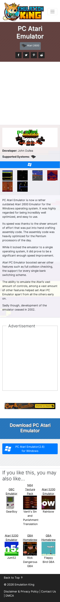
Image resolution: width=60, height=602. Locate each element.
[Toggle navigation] (52, 11)
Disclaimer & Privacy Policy (21, 591)
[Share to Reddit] (41, 55)
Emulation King (24, 584)
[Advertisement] (30, 93)
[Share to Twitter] (26, 55)
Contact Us (48, 591)
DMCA (10, 595)
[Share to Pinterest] (34, 55)
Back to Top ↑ (13, 577)
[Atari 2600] (33, 158)
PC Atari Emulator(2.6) (30, 449)
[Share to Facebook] (18, 55)
